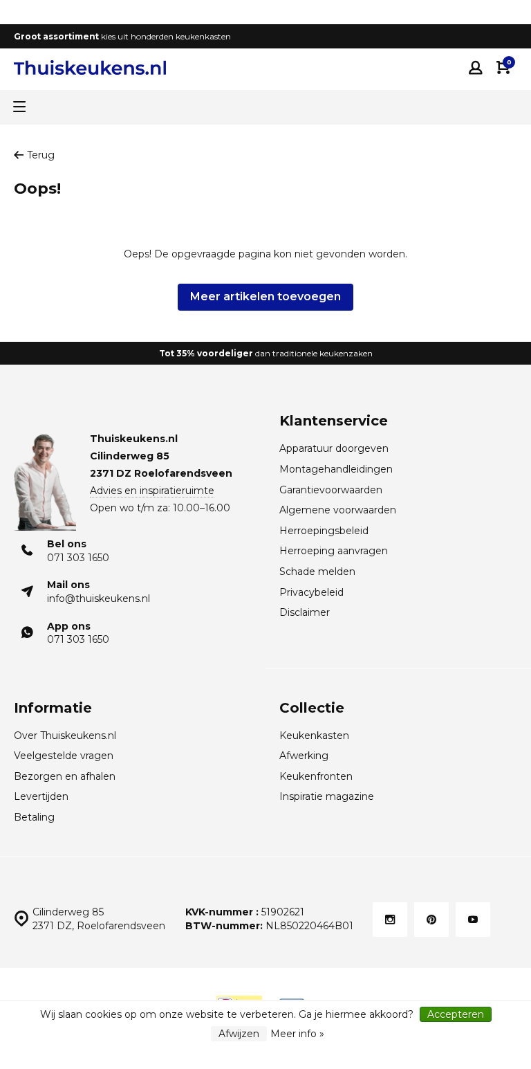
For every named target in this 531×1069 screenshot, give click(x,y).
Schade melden (317, 571)
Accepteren (455, 1014)
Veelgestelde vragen (63, 755)
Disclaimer (304, 612)
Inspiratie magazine (326, 796)
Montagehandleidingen (336, 469)
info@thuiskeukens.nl (98, 598)
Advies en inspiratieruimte (152, 490)
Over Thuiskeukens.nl (65, 735)
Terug (41, 155)
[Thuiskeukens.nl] (90, 67)
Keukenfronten (316, 776)
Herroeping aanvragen (333, 551)
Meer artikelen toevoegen (265, 296)
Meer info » (297, 1033)
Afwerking (303, 755)
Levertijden (41, 796)
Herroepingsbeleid (324, 530)
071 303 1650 (78, 557)
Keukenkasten (314, 735)
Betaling (34, 817)
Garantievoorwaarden (330, 490)
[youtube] (473, 919)
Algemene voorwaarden (337, 510)
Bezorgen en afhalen (64, 776)
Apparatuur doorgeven (334, 448)
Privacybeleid (311, 592)
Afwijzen (238, 1033)
